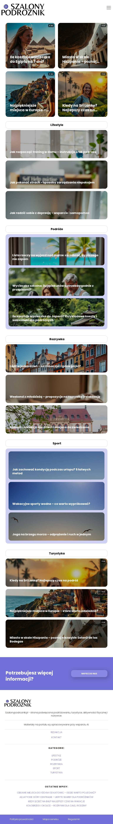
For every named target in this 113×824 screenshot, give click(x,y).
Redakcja (56, 732)
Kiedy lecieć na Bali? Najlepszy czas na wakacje (56, 801)
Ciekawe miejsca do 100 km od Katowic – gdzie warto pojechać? (56, 792)
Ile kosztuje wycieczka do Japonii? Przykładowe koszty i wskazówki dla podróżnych (54, 318)
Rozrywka (56, 339)
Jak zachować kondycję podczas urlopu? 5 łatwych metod (51, 471)
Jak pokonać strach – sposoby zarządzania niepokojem (52, 182)
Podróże (57, 229)
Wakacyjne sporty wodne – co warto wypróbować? (51, 504)
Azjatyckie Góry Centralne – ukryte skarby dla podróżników (56, 797)
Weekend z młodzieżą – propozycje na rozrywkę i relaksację (55, 397)
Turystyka (57, 553)
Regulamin (74, 819)
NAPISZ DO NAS (89, 673)
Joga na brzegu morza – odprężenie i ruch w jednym (51, 534)
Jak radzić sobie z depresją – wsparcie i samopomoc (50, 213)
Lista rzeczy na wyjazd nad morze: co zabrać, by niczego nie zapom (55, 257)
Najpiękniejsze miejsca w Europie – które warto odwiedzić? (28, 107)
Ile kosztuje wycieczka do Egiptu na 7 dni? (30, 59)
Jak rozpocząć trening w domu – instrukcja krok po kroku (53, 152)
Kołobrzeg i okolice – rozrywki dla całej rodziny (56, 805)
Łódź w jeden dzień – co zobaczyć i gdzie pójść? (45, 366)
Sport (57, 443)
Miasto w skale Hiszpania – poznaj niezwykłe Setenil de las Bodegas (80, 59)
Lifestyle (56, 125)
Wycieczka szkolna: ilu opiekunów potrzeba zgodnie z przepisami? (53, 287)
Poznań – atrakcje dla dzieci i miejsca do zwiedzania (49, 427)
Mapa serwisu (51, 819)
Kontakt (56, 737)
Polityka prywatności (21, 819)
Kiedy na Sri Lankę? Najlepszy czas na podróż (79, 107)
